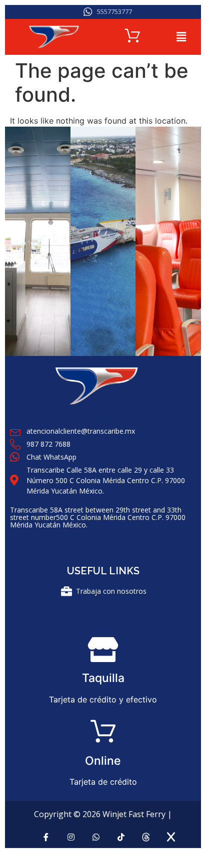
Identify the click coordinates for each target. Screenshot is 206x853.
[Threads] (145, 840)
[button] (181, 36)
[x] (171, 839)
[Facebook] (45, 840)
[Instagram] (71, 840)
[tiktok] (121, 840)
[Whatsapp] (95, 840)
